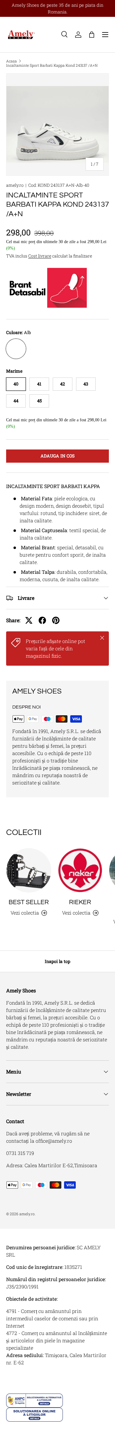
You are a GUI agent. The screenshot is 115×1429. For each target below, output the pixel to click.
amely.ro (15, 185)
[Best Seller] (28, 870)
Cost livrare (39, 256)
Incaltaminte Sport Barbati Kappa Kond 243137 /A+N (52, 65)
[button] (91, 34)
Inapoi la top (57, 961)
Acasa (11, 61)
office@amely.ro (54, 1141)
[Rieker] (80, 870)
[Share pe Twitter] (29, 620)
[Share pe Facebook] (42, 620)
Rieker (80, 902)
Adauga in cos (57, 456)
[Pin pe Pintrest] (56, 620)
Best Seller (29, 902)
